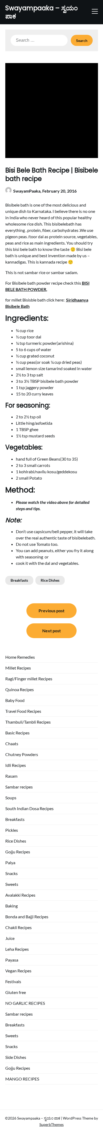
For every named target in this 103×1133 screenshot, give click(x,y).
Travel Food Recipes (23, 711)
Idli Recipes (15, 765)
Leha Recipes (17, 949)
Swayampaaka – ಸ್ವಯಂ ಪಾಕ (41, 12)
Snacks (11, 873)
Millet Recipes (18, 667)
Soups (10, 797)
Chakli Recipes (18, 927)
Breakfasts (19, 580)
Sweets (11, 884)
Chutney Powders (21, 754)
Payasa (11, 959)
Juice (10, 938)
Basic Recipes (17, 732)
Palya (10, 862)
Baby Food (15, 700)
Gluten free (15, 992)
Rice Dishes (50, 580)
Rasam (11, 775)
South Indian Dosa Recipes (29, 808)
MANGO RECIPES (22, 1078)
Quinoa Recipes (19, 689)
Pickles (11, 830)
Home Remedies (20, 656)
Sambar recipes (19, 786)
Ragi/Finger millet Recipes (28, 678)
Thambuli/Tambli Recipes (28, 721)
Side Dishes (15, 1057)
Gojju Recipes (17, 851)
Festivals (13, 981)
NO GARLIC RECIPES (25, 1003)
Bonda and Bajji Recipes (26, 916)
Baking (11, 905)
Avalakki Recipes (20, 894)
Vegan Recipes (18, 970)
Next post (51, 630)
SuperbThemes (51, 1124)
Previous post (51, 610)
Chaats (11, 743)
